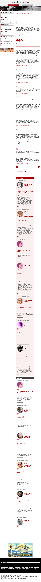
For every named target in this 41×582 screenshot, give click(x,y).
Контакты (6, 567)
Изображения (28, 568)
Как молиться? (17, 567)
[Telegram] (22, 40)
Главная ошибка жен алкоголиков (24, 307)
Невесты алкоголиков (22, 220)
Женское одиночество (5, 38)
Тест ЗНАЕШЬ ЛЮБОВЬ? (6, 14)
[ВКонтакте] (17, 40)
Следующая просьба (33, 166)
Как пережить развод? (21, 180)
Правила (22, 567)
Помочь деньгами (4, 568)
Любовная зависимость (21, 431)
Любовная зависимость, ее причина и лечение (23, 442)
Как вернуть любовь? (21, 239)
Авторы (9, 568)
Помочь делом (36, 567)
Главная (2, 567)
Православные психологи (20, 568)
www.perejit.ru (25, 578)
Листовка (13, 568)
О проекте (31, 567)
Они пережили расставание (22, 380)
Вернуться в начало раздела (21, 171)
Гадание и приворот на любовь (23, 320)
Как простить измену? (5, 24)
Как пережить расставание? (22, 460)
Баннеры (26, 567)
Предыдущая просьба (22, 166)
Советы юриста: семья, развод (7, 41)
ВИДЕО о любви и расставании (7, 12)
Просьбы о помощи (22, 13)
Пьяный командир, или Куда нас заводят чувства (24, 417)
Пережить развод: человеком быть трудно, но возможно (25, 192)
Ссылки (33, 568)
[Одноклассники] (19, 40)
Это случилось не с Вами (6, 43)
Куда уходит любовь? (21, 489)
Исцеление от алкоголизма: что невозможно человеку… (24, 355)
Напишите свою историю (22, 16)
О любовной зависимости (23, 528)
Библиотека (11, 567)
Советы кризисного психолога (23, 405)
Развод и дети (4, 34)
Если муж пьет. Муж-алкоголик (23, 209)
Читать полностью (20, 402)
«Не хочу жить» (4, 31)
